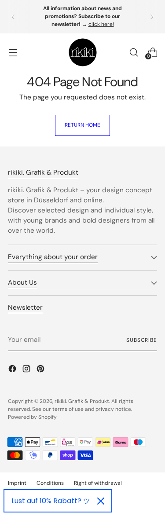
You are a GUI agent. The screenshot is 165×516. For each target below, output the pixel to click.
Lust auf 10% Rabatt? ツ (50, 501)
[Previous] (13, 16)
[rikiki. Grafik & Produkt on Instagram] (27, 370)
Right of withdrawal (98, 483)
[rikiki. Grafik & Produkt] (82, 52)
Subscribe (141, 340)
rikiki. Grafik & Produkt (82, 401)
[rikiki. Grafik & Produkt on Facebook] (13, 370)
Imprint (17, 483)
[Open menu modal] (13, 52)
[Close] (100, 501)
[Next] (151, 16)
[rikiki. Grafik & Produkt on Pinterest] (41, 370)
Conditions (50, 483)
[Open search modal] (134, 52)
